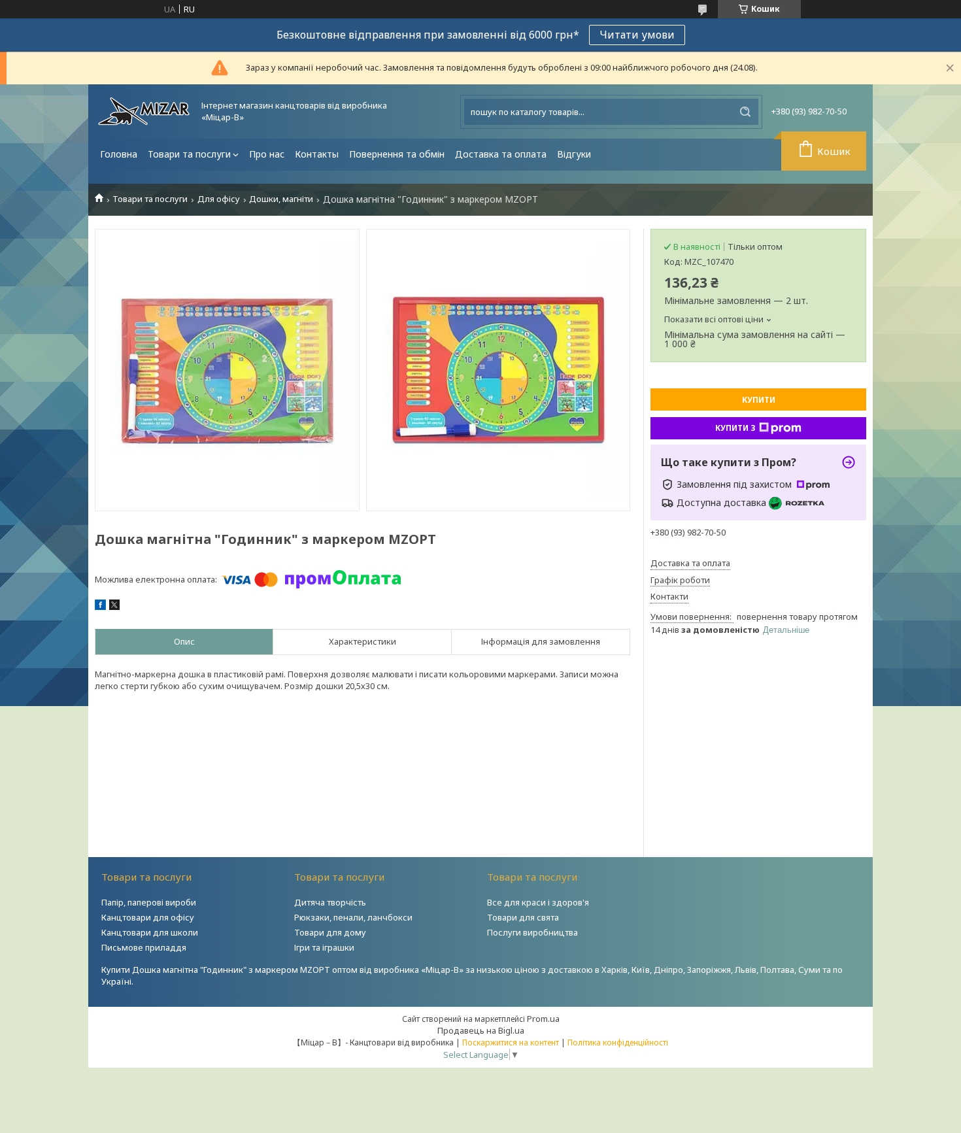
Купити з (735, 427)
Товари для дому (330, 932)
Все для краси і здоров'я (538, 902)
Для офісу (218, 199)
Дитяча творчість (330, 902)
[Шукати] (745, 112)
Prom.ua (543, 1018)
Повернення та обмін (397, 154)
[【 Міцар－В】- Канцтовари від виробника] (144, 111)
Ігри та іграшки (324, 947)
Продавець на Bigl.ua (480, 1030)
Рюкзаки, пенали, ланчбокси (353, 917)
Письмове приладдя (143, 947)
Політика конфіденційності (617, 1042)
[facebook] (100, 607)
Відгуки (574, 154)
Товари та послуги (189, 154)
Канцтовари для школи (149, 932)
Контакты (317, 154)
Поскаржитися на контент (510, 1042)
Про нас (266, 154)
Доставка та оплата (501, 154)
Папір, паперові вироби (148, 902)
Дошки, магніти (281, 199)
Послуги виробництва (532, 932)
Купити (758, 399)
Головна (118, 154)
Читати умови (637, 34)
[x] (114, 607)
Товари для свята (523, 917)
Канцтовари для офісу (147, 917)
